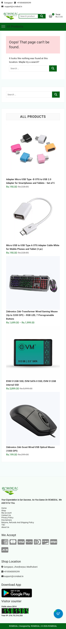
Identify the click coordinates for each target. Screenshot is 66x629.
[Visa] (21, 542)
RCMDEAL (13, 626)
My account (6, 513)
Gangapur (8, 3)
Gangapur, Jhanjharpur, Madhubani (20, 567)
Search (42, 16)
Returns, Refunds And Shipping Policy (17, 522)
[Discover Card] (45, 542)
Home (4, 508)
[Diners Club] (37, 542)
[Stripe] (53, 542)
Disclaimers (6, 520)
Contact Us (6, 515)
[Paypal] (29, 542)
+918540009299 (24, 3)
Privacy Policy (7, 517)
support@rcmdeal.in (13, 6)
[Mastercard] (13, 542)
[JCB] (4, 550)
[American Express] (4, 542)
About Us (5, 527)
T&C (3, 525)
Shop (3, 510)
